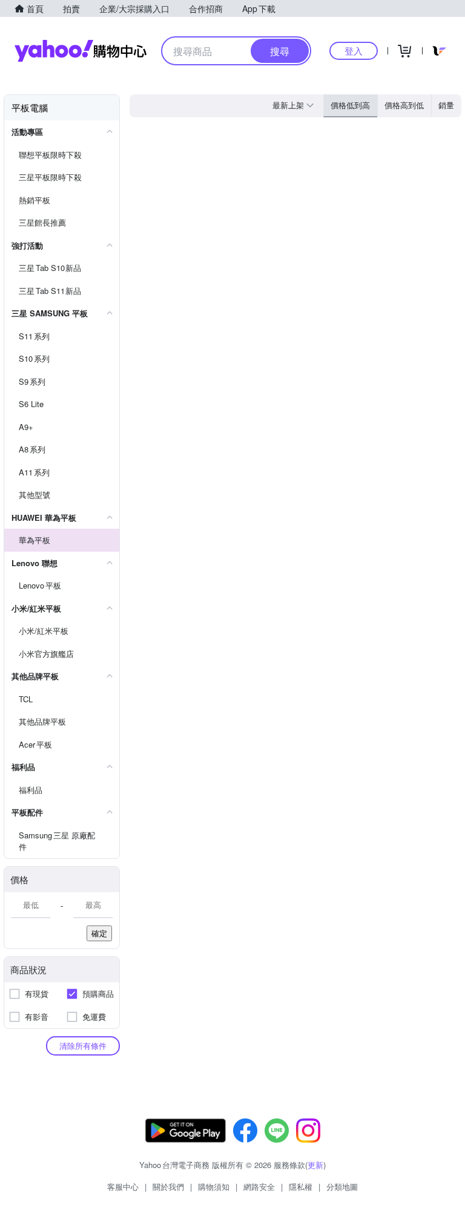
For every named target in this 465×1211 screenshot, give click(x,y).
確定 (99, 933)
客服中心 (123, 1186)
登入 (354, 50)
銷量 (446, 105)
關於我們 (168, 1186)
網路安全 (259, 1186)
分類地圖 (342, 1186)
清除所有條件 (83, 1045)
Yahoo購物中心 (81, 50)
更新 (315, 1164)
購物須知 (213, 1186)
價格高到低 (404, 105)
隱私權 (300, 1186)
